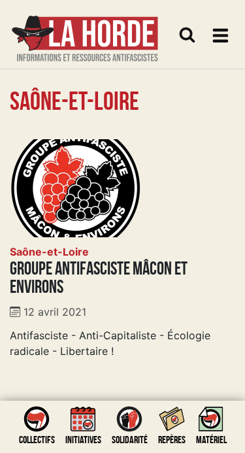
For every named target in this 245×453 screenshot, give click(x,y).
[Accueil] (85, 30)
